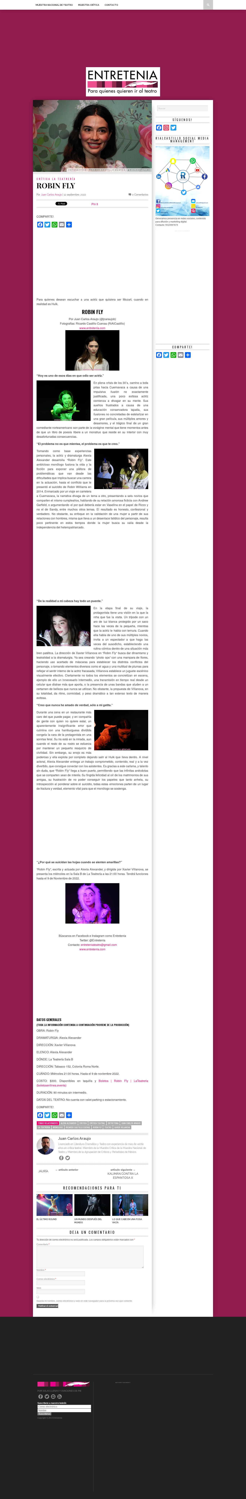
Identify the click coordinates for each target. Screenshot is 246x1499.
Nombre (41, 1270)
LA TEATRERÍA (64, 179)
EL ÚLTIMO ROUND (47, 1219)
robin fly (97, 1127)
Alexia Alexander (69, 1123)
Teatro (107, 1127)
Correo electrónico (46, 1279)
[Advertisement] (123, 38)
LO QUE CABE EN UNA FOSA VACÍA (127, 1221)
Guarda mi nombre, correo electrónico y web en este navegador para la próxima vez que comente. (85, 1301)
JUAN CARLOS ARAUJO (130, 1123)
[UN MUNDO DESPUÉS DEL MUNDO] (92, 1214)
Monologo (58, 1127)
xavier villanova (122, 1127)
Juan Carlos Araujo (51, 194)
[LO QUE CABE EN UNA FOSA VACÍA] (130, 1214)
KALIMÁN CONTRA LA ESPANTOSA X (123, 1175)
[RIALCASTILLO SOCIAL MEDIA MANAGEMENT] (182, 215)
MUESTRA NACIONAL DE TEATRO (54, 5)
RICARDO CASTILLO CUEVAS (78, 1127)
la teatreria (44, 1127)
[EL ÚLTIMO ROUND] (55, 1214)
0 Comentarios (140, 194)
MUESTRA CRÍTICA (88, 5)
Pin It (94, 204)
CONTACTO (111, 5)
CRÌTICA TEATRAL (97, 1123)
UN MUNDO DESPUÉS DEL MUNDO (88, 1221)
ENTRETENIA (113, 1123)
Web (39, 1288)
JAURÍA (43, 1171)
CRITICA (83, 1123)
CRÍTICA (44, 179)
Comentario (43, 1244)
